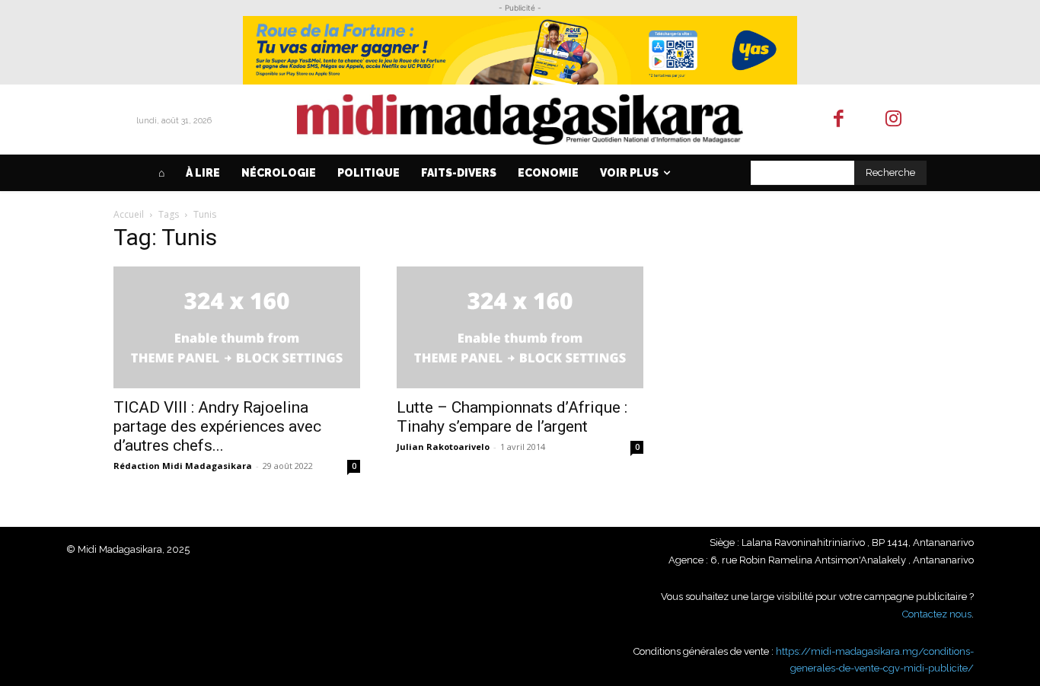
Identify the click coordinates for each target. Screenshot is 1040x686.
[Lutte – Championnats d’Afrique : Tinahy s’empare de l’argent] (520, 327)
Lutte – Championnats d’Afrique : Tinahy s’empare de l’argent (512, 417)
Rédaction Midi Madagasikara (182, 465)
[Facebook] (839, 120)
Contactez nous (936, 614)
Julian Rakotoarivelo (443, 446)
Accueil (128, 214)
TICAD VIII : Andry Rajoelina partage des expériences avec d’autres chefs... (217, 426)
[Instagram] (894, 120)
